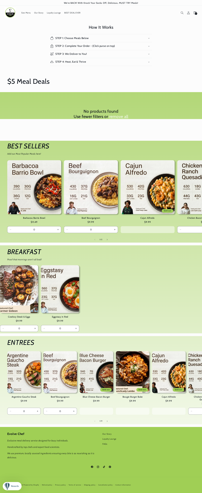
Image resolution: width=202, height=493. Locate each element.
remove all (118, 116)
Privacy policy (60, 485)
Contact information (123, 485)
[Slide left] (95, 240)
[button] (182, 13)
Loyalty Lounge (109, 439)
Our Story (107, 434)
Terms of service (75, 485)
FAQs (104, 444)
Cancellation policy (105, 485)
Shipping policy (89, 485)
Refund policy (47, 485)
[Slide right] (107, 240)
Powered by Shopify (31, 485)
